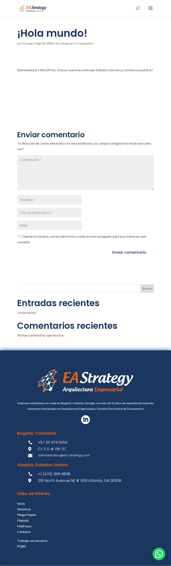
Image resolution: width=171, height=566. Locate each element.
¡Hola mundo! (27, 312)
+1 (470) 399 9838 (54, 473)
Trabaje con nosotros (32, 541)
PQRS (21, 546)
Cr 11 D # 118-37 (52, 449)
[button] (159, 554)
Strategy (28, 43)
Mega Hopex (26, 515)
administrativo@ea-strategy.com (64, 455)
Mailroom (24, 526)
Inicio (21, 503)
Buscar (147, 288)
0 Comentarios (84, 43)
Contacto (24, 532)
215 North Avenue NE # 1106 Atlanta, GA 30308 (79, 480)
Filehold (23, 520)
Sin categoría (63, 43)
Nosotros (24, 509)
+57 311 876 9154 (53, 442)
